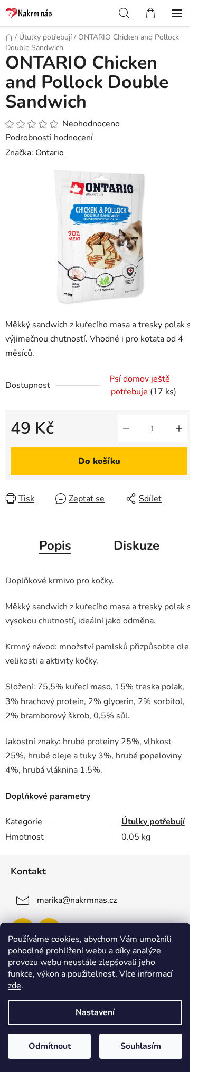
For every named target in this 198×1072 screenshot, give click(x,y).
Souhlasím (140, 1046)
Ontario (49, 153)
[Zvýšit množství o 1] (179, 428)
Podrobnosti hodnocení (49, 137)
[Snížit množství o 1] (126, 428)
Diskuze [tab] (136, 545)
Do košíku (99, 461)
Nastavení (95, 1012)
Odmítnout (50, 1046)
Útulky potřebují (153, 821)
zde (14, 985)
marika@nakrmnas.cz (77, 899)
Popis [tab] (55, 545)
